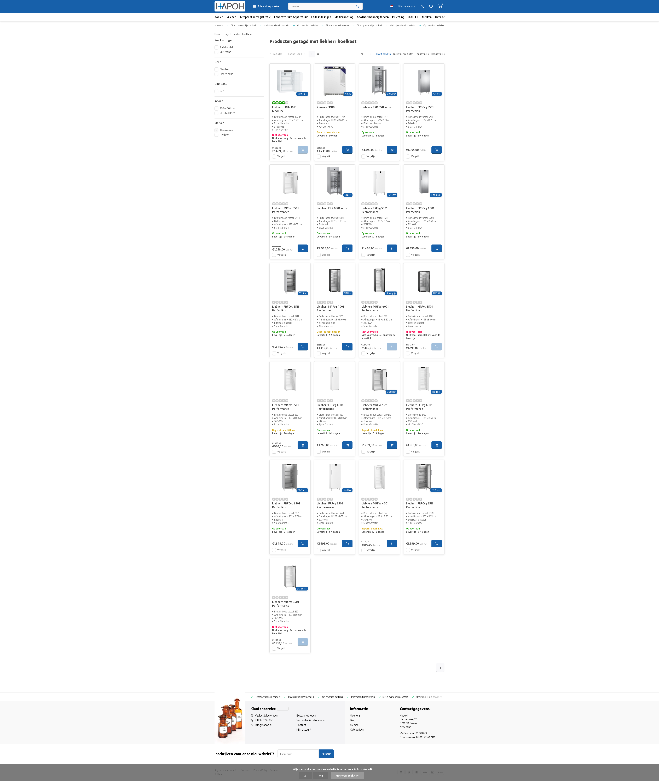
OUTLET (413, 17)
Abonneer (326, 753)
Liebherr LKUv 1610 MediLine (284, 109)
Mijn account (304, 729)
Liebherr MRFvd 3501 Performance (285, 603)
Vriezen (231, 17)
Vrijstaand (225, 52)
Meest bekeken (383, 53)
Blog (352, 720)
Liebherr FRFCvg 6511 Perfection (419, 505)
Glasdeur (224, 69)
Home (217, 34)
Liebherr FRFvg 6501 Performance (330, 505)
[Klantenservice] (283, 709)
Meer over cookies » (347, 775)
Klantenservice (406, 6)
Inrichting (398, 17)
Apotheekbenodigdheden (373, 17)
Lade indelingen (321, 17)
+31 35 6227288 (264, 720)
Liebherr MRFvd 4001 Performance (375, 308)
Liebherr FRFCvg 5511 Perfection (285, 308)
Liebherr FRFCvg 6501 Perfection (286, 505)
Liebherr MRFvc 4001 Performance (374, 505)
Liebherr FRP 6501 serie (332, 208)
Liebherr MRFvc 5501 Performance (285, 210)
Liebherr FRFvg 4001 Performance (330, 406)
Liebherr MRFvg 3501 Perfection (419, 308)
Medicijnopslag (343, 17)
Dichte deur (226, 74)
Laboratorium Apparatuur (291, 17)
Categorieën (357, 729)
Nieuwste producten (403, 53)
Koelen (219, 17)
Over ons (441, 17)
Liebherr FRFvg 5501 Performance (374, 210)
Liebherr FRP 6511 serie (376, 107)
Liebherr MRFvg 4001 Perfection (330, 308)
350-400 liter (227, 108)
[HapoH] (230, 6)
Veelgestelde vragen (266, 715)
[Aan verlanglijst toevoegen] (305, 68)
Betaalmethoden (306, 715)
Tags (226, 34)
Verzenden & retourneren (311, 720)
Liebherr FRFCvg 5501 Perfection (419, 109)
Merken (427, 17)
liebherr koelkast (242, 34)
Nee (222, 91)
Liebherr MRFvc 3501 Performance (285, 406)
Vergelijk (281, 156)
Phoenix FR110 (326, 107)
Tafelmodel (226, 47)
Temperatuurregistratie (255, 17)
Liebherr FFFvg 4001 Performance (419, 406)
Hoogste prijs (437, 53)
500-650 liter (227, 113)
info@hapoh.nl (263, 725)
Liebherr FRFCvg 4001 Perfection (420, 210)
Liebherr (224, 134)
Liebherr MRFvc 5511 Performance (374, 406)
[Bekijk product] (347, 150)
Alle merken (226, 130)
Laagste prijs (422, 53)
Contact (301, 725)
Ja (305, 775)
